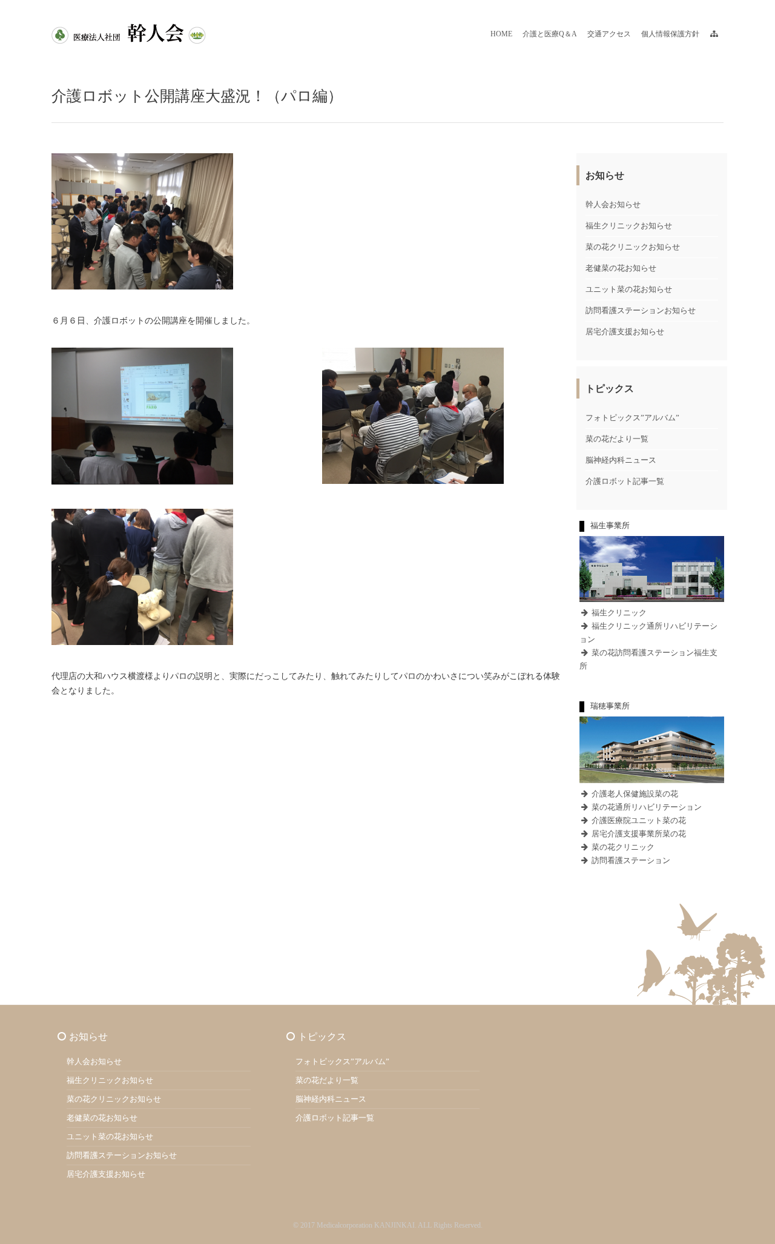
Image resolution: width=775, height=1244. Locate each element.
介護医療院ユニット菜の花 (638, 820)
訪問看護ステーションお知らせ (640, 310)
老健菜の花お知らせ (620, 268)
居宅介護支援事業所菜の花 (638, 833)
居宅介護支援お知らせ (624, 331)
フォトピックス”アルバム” (632, 417)
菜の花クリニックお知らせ (632, 246)
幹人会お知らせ (613, 204)
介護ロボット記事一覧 (624, 481)
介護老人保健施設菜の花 (634, 793)
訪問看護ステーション (630, 860)
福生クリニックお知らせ (628, 225)
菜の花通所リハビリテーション (646, 807)
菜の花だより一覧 (616, 438)
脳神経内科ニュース (620, 460)
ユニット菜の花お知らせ (628, 289)
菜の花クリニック (622, 847)
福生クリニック (618, 612)
